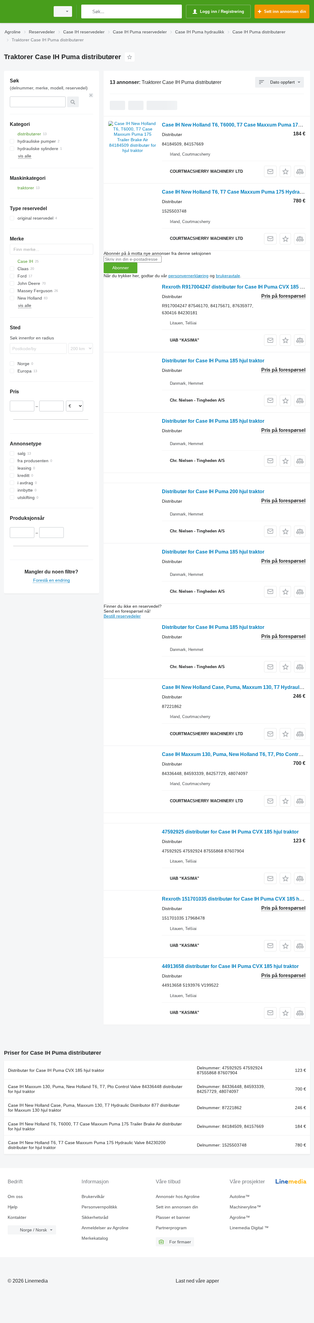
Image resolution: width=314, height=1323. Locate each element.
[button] (285, 171)
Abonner (120, 267)
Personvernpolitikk (99, 1206)
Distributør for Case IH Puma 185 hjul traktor (213, 360)
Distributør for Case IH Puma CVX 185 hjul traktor (56, 1070)
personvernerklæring (188, 275)
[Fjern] (91, 95)
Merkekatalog (95, 1238)
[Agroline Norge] (26, 11)
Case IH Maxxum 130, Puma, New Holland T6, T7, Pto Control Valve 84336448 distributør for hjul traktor (95, 1089)
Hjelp (12, 1206)
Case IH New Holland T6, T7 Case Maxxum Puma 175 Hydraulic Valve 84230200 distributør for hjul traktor (87, 1145)
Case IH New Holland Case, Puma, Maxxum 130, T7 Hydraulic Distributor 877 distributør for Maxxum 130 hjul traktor (94, 1108)
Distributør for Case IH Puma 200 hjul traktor (213, 491)
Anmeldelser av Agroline (105, 1227)
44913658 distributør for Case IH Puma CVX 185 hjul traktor (230, 966)
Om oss (15, 1196)
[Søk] (87, 11)
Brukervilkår (93, 1196)
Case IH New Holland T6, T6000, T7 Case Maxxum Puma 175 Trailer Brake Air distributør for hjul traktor (95, 1126)
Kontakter (17, 1217)
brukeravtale (228, 275)
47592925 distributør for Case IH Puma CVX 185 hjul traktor (230, 831)
